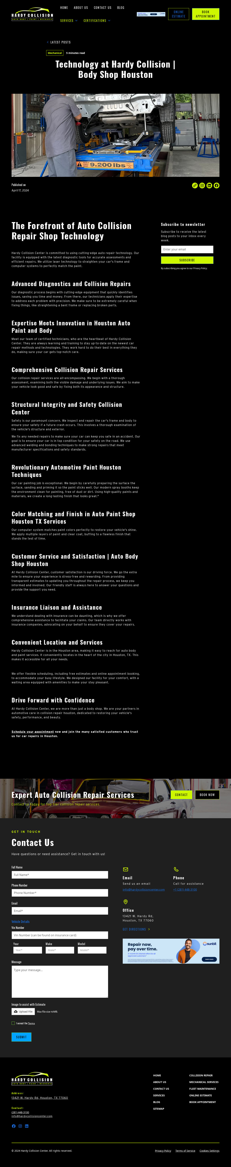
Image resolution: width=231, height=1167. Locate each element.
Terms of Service (185, 1150)
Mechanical (55, 53)
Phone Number (20, 885)
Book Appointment (206, 14)
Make (49, 944)
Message (16, 962)
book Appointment (202, 1102)
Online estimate (200, 1095)
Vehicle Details (20, 921)
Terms (31, 1023)
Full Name (17, 867)
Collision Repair (201, 1075)
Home (64, 7)
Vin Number (18, 927)
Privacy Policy (163, 1150)
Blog (121, 7)
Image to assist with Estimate (28, 1004)
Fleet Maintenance (202, 1088)
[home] (32, 14)
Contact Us (103, 7)
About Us (81, 7)
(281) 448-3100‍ (20, 1112)
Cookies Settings (209, 1150)
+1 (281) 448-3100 (185, 890)
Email (15, 903)
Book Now (207, 795)
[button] (69, 20)
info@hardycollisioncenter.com (144, 890)
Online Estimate (178, 14)
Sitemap (158, 1108)
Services (159, 1095)
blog (156, 1102)
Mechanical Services (204, 1082)
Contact (181, 795)
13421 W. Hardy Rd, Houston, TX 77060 (40, 1098)
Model (81, 944)
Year (16, 944)
